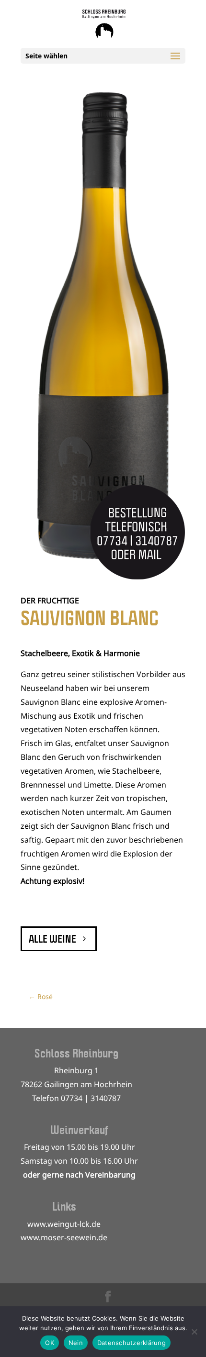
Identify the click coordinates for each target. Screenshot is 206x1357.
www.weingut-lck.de (64, 1224)
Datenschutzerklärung (131, 1342)
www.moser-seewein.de (64, 1237)
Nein (76, 1342)
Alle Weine (52, 938)
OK (49, 1342)
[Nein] (194, 1331)
